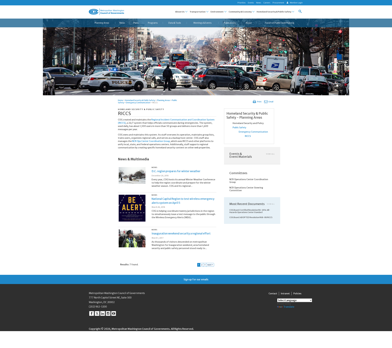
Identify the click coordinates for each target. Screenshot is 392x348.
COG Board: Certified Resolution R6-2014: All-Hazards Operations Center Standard (249, 211)
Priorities (241, 3)
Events (251, 3)
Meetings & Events (202, 23)
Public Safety (239, 127)
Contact (273, 293)
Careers (266, 3)
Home (120, 100)
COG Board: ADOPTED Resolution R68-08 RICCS (250, 217)
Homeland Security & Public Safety (140, 100)
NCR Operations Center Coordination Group (248, 181)
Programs (153, 23)
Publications (230, 23)
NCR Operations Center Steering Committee (246, 189)
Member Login (296, 3)
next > (210, 265)
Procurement (278, 3)
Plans (136, 23)
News (258, 3)
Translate (288, 306)
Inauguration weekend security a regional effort (181, 233)
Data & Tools (174, 23)
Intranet (285, 293)
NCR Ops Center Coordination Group (151, 141)
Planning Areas (102, 23)
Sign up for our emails (196, 279)
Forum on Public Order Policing (279, 23)
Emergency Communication (138, 102)
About (249, 23)
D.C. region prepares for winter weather (176, 171)
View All (270, 154)
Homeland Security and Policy (248, 123)
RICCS (248, 136)
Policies (297, 293)
